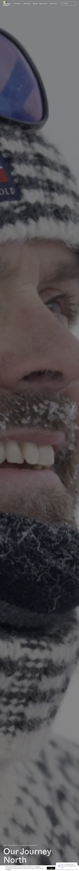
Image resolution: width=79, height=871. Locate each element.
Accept (51, 868)
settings (9, 869)
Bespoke (35, 3)
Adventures (27, 3)
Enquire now (53, 3)
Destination (17, 3)
